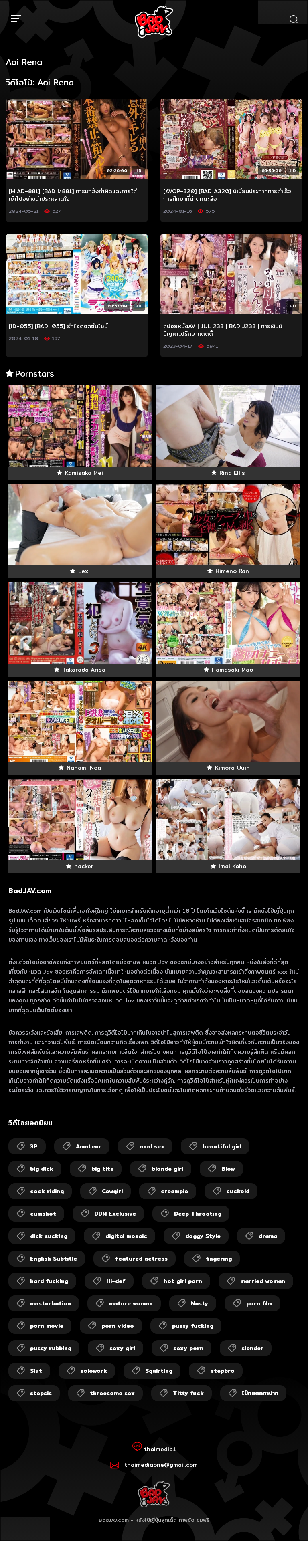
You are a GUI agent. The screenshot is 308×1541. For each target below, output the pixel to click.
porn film (259, 1303)
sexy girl (122, 1348)
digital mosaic (126, 1236)
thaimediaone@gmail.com (161, 1464)
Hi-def (116, 1281)
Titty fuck (188, 1393)
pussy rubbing (50, 1348)
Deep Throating (197, 1213)
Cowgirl (112, 1191)
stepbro (223, 1370)
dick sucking (48, 1236)
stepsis (41, 1393)
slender (252, 1348)
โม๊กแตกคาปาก (260, 1393)
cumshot (43, 1213)
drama (268, 1236)
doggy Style (203, 1236)
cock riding (47, 1191)
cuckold (237, 1191)
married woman (262, 1281)
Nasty (199, 1303)
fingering (219, 1258)
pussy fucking (192, 1325)
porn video (117, 1325)
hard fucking (49, 1281)
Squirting (158, 1370)
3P (34, 1146)
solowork (93, 1370)
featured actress (141, 1258)
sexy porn (188, 1348)
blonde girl (167, 1168)
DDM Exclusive (115, 1213)
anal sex (152, 1146)
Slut (36, 1370)
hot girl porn (183, 1281)
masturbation (50, 1303)
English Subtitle (53, 1258)
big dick (41, 1168)
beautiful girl (222, 1146)
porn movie (46, 1325)
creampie (174, 1191)
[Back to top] (294, 1527)
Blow (228, 1168)
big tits (102, 1168)
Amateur (88, 1146)
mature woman (131, 1303)
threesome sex (112, 1393)
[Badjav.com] (154, 22)
